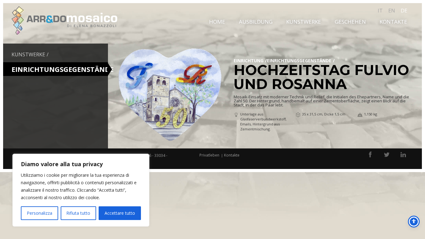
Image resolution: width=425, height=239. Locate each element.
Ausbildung (256, 21)
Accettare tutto (120, 213)
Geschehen (350, 21)
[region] (80, 190)
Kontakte (393, 21)
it (380, 10)
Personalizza (39, 213)
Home (217, 21)
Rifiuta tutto (78, 213)
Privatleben (209, 155)
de (404, 10)
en (391, 10)
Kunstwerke (303, 21)
